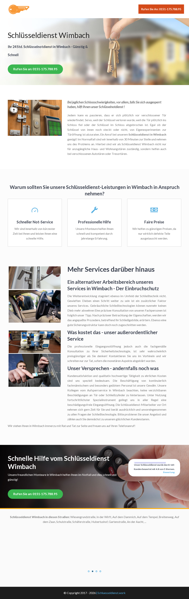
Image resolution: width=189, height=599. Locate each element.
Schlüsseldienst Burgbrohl (62, 541)
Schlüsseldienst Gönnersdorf (60, 526)
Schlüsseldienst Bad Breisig (61, 531)
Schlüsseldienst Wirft (65, 584)
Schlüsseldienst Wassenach (61, 536)
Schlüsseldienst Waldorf (63, 565)
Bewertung (169, 472)
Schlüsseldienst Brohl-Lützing (59, 521)
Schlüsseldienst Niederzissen (60, 550)
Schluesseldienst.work (112, 593)
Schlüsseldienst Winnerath (61, 579)
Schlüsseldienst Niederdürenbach (57, 570)
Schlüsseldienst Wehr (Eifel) (61, 555)
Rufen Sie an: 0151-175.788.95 (161, 9)
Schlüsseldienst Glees (64, 560)
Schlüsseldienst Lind (65, 517)
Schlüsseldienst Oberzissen (61, 546)
